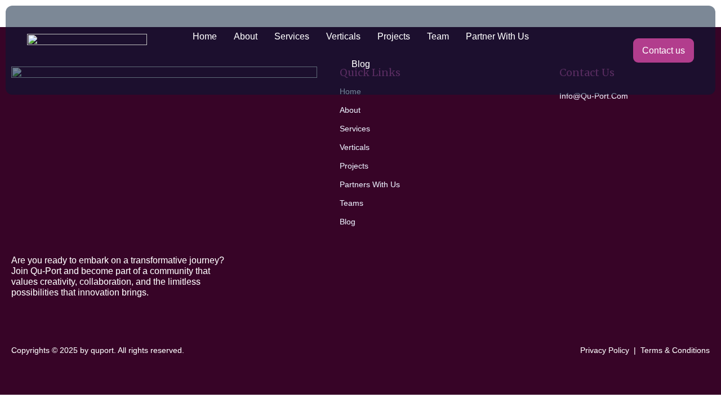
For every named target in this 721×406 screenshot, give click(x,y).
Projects (393, 36)
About (245, 36)
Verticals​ (343, 36)
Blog (360, 64)
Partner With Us (497, 36)
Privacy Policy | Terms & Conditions (645, 350)
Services (291, 36)
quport (102, 350)
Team (438, 36)
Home (205, 36)
